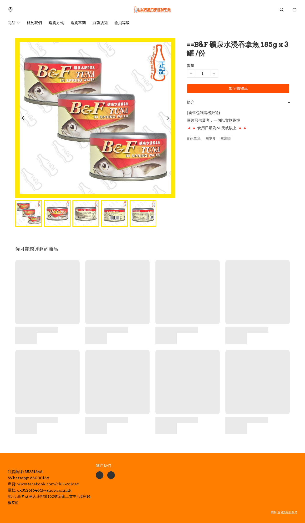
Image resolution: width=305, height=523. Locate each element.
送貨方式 (56, 22)
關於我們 (34, 22)
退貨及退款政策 (287, 512)
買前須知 (100, 22)
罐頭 (227, 138)
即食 (212, 138)
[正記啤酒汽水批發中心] (152, 9)
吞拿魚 (195, 138)
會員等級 (122, 22)
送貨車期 (78, 22)
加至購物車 (238, 88)
